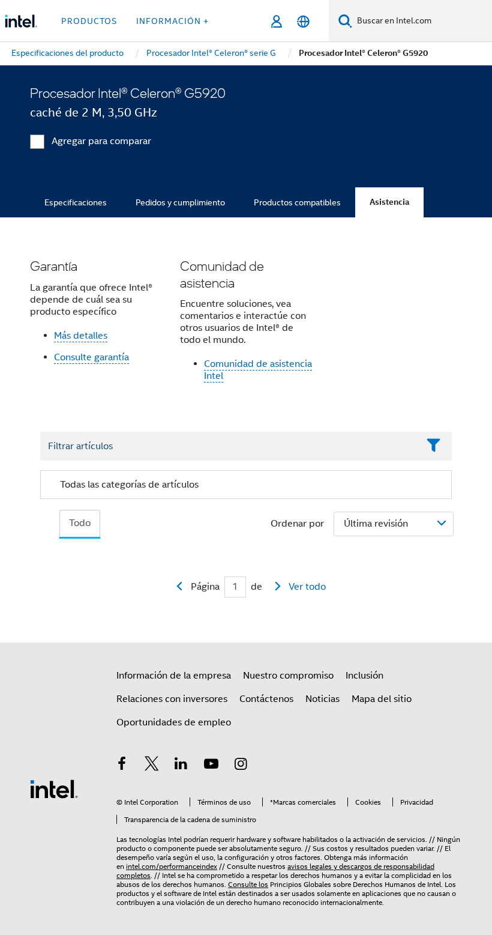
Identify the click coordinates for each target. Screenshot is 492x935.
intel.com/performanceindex (171, 866)
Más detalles (80, 336)
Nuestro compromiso (288, 676)
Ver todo (307, 587)
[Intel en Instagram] (240, 765)
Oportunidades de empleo (173, 722)
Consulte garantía (91, 357)
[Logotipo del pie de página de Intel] (54, 788)
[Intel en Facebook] (122, 765)
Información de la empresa (173, 676)
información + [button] (172, 21)
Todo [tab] (80, 523)
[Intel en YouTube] (211, 765)
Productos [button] (89, 21)
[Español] (303, 21)
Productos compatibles (297, 202)
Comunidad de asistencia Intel (258, 370)
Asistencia (389, 202)
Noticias (322, 699)
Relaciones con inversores (171, 699)
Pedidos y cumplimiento (180, 202)
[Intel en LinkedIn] (181, 765)
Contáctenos (266, 699)
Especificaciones (75, 202)
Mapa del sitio (382, 699)
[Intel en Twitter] (152, 765)
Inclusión (364, 676)
